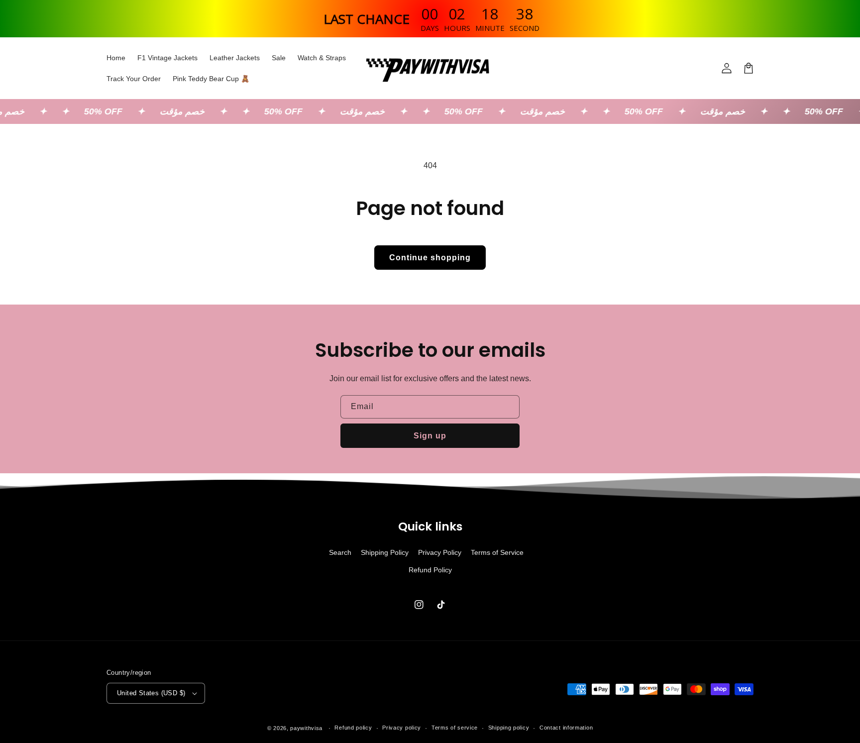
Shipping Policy (385, 552)
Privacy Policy (439, 552)
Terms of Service (497, 552)
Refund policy (353, 728)
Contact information (566, 728)
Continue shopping (430, 257)
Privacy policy (401, 728)
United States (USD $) (151, 693)
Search (340, 552)
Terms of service (454, 728)
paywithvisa (306, 728)
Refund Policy (430, 570)
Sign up (430, 435)
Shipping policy (509, 728)
